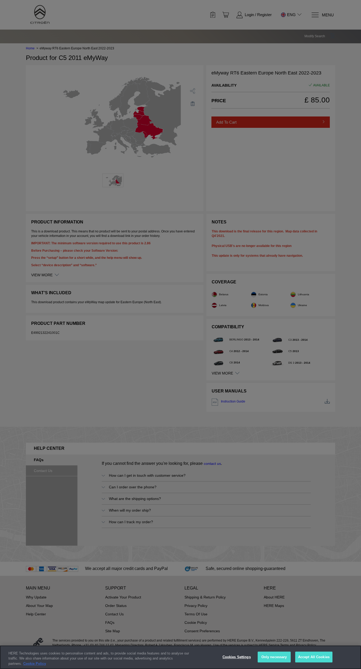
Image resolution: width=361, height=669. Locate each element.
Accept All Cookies (314, 657)
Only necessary (274, 657)
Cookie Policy (34, 664)
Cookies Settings (237, 657)
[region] (180, 657)
